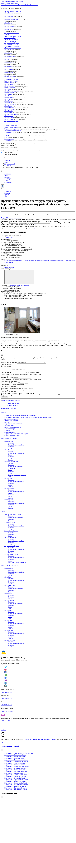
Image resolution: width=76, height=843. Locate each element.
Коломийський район (11, 39)
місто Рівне (8, 102)
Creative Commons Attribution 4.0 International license (40, 739)
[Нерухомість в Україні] (3, 654)
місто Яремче (8, 29)
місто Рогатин (8, 66)
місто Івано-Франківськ (11, 19)
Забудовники (12, 468)
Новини (7, 135)
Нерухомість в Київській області (14, 765)
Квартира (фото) (9, 237)
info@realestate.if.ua (7, 711)
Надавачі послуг (9, 132)
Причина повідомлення (9, 362)
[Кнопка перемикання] (1, 188)
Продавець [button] (4, 265)
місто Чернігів (8, 119)
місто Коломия (9, 26)
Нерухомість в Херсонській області (15, 783)
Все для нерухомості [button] (10, 125)
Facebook (7, 177)
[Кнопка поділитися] (1, 171)
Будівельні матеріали (11, 127)
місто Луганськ (9, 92)
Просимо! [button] (10, 218)
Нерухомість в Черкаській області (15, 786)
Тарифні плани (9, 425)
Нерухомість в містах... (11, 33)
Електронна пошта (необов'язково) (12, 388)
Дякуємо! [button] (4, 218)
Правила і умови (17, 1)
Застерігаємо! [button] (18, 218)
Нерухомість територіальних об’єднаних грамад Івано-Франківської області (28, 417)
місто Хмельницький (11, 114)
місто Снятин (8, 69)
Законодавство (9, 139)
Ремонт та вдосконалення (12, 130)
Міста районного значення (9, 565)
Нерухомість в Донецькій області (14, 758)
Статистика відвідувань (11, 435)
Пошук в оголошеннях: (8, 145)
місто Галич (8, 53)
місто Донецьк (9, 84)
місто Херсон (8, 112)
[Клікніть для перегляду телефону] (19, 277)
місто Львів (8, 96)
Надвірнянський (9, 164)
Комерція (7, 193)
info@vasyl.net (5, 720)
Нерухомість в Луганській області (15, 768)
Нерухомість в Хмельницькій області (16, 784)
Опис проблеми (6, 372)
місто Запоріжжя (9, 87)
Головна (3, 412)
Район (6, 162)
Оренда (10, 460)
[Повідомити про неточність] (2, 185)
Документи (8, 140)
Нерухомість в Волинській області (15, 755)
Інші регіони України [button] (11, 81)
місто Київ (7, 89)
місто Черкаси (8, 116)
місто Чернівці (9, 117)
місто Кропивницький (11, 91)
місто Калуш (8, 23)
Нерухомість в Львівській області (14, 770)
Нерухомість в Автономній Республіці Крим (18, 753)
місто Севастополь (10, 104)
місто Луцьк (8, 94)
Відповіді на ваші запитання (13, 424)
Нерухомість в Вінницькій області (15, 756)
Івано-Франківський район (13, 36)
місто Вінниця (9, 82)
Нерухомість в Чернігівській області (15, 789)
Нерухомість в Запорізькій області (15, 763)
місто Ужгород (9, 109)
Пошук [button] (3, 3)
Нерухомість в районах (11, 46)
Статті (6, 137)
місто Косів (8, 59)
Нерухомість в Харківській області (15, 781)
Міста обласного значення (9, 438)
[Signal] (5, 678)
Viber (6, 180)
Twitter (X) (7, 175)
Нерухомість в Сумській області (14, 778)
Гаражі (10, 455)
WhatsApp (7, 179)
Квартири (7, 165)
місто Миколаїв (9, 97)
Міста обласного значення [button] (12, 11)
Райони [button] (6, 34)
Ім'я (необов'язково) (7, 377)
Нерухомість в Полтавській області (15, 775)
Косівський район (10, 41)
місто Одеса (8, 99)
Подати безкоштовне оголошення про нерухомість (20, 415)
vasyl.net (3, 730)
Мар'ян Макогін (9, 267)
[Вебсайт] (5, 683)
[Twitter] (5, 668)
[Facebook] (5, 673)
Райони (3, 511)
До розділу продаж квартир (11, 400)
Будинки (7, 194)
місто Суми (8, 106)
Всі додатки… (8, 182)
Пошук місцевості (8, 152)
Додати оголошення (12, 3)
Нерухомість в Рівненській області (15, 776)
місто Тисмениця (9, 76)
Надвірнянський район (11, 43)
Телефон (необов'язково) (8, 383)
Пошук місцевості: (7, 143)
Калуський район (9, 38)
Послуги (9, 1)
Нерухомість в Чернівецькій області (15, 788)
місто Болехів (8, 13)
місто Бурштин (9, 16)
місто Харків (8, 111)
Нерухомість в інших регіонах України (16, 434)
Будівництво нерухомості (12, 129)
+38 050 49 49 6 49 (6, 692)
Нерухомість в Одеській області (14, 773)
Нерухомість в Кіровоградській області (16, 766)
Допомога (4, 408)
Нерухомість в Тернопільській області (16, 779)
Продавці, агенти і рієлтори (17, 475)
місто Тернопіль (9, 107)
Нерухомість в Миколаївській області (16, 771)
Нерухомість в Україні (11, 121)
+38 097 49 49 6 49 (6, 698)
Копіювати (7, 174)
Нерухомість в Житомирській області (16, 760)
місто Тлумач (8, 72)
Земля (6, 196)
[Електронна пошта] (5, 686)
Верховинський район (11, 44)
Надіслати (4, 396)
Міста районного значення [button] (12, 48)
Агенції (10, 463)
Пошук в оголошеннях (10, 154)
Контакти (4, 1)
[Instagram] (5, 670)
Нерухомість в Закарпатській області (16, 761)
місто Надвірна (9, 63)
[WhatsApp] (5, 676)
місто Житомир (9, 86)
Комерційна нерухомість (16, 445)
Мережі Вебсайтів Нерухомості (19, 285)
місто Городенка (9, 56)
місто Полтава (8, 101)
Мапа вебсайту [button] (11, 408)
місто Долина (8, 49)
